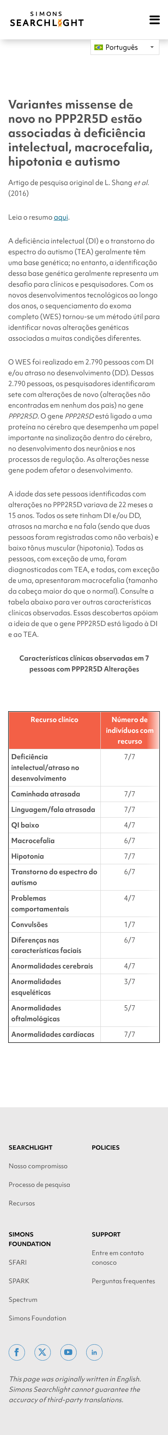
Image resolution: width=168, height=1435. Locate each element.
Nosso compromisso (38, 1166)
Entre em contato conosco (118, 1258)
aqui (61, 217)
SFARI (18, 1262)
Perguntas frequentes (123, 1281)
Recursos (22, 1203)
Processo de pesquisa (39, 1184)
